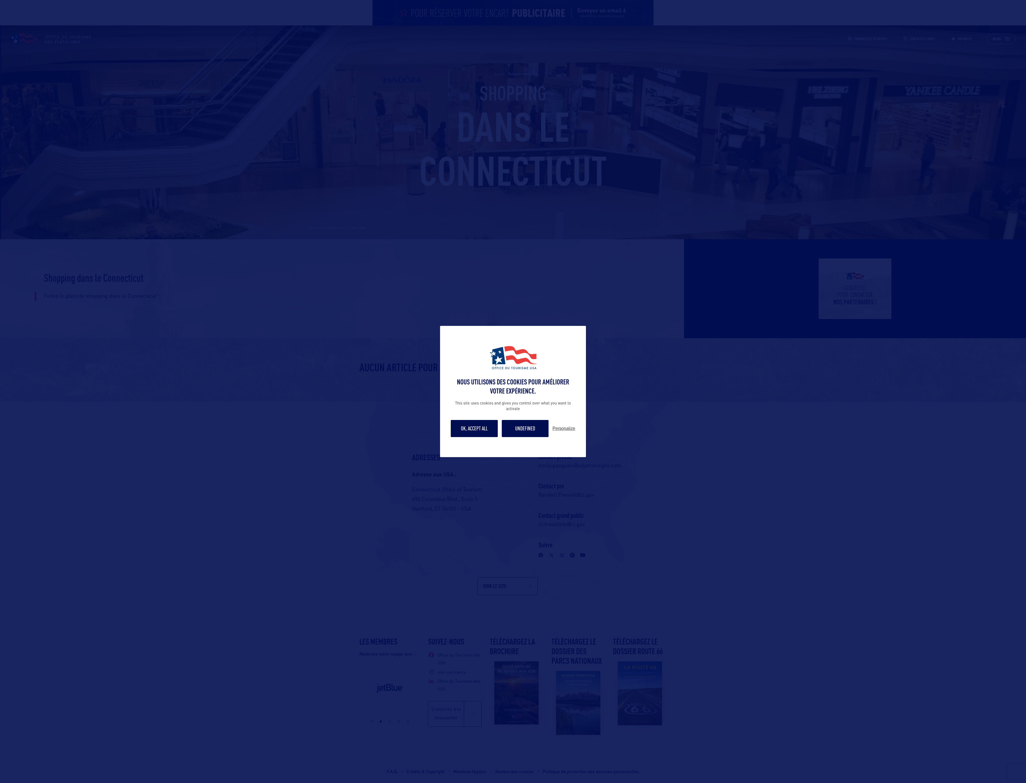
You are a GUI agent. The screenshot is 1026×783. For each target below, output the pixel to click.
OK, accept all (474, 428)
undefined (525, 428)
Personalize (564, 428)
